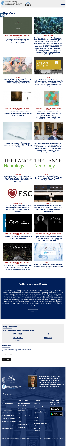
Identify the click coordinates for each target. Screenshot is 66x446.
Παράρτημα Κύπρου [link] (10, 394)
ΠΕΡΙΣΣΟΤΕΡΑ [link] (33, 311)
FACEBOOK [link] (17, 334)
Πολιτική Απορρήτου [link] (45, 438)
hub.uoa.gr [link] (53, 404)
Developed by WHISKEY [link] (58, 438)
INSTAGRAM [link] (18, 337)
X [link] (48, 334)
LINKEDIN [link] (48, 337)
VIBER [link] (17, 340)
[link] (2, 15)
